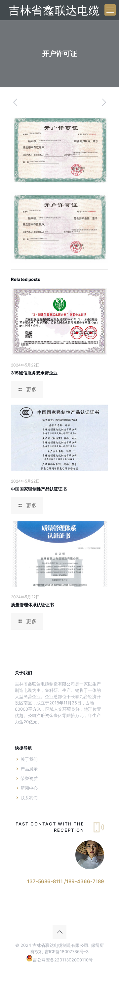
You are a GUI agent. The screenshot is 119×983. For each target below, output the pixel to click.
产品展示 (29, 768)
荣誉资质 (29, 778)
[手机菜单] (110, 10)
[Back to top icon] (59, 932)
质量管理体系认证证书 (32, 604)
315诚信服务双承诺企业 (34, 372)
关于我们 (29, 759)
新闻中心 (29, 788)
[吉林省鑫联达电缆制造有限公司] (53, 10)
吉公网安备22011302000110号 (63, 959)
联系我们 (29, 797)
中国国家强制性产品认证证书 (39, 489)
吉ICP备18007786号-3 (67, 951)
